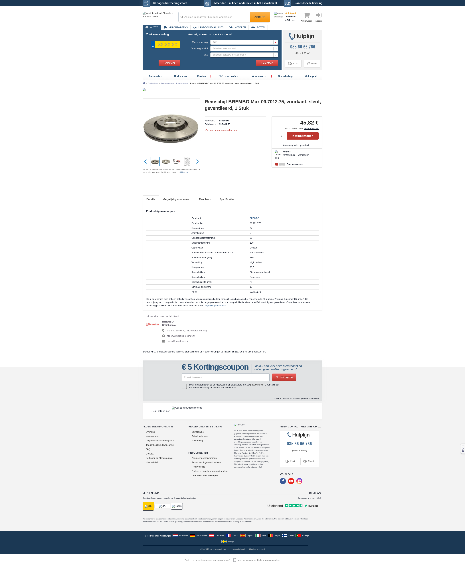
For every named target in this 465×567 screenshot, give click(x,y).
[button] (244, 42)
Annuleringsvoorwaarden (204, 458)
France (235, 536)
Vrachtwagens (178, 27)
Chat (293, 63)
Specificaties (226, 199)
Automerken (155, 76)
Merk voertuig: (200, 42)
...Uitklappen (182, 172)
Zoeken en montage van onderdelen (210, 471)
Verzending (197, 440)
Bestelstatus (198, 432)
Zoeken (259, 17)
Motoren (240, 27)
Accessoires (258, 76)
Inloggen (318, 21)
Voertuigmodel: (200, 48)
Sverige (231, 541)
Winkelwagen (306, 21)
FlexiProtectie (198, 467)
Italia (264, 536)
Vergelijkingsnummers (176, 199)
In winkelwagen (303, 135)
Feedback (205, 199)
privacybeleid (257, 385)
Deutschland (202, 536)
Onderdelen (180, 76)
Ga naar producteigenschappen (221, 130)
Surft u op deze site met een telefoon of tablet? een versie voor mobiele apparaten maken (232, 560)
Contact (149, 453)
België (277, 536)
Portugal (305, 536)
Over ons (150, 432)
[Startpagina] (144, 83)
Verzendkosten (311, 128)
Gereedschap (285, 76)
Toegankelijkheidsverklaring (160, 445)
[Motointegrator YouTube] (291, 481)
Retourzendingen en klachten (206, 462)
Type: (205, 54)
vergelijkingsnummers (215, 305)
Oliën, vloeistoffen (228, 76)
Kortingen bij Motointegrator (159, 458)
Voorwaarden (152, 436)
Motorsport (311, 76)
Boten (261, 27)
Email (312, 63)
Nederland (183, 536)
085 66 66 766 (302, 47)
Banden (201, 76)
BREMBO (254, 218)
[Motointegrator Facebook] (283, 481)
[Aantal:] (282, 136)
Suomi (291, 536)
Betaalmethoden (200, 436)
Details (150, 199)
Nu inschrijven (284, 377)
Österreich (220, 536)
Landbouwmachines (211, 27)
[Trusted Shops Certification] (279, 17)
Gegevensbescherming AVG (160, 440)
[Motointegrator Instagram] (299, 481)
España (250, 536)
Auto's (154, 27)
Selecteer (169, 62)
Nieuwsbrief (152, 462)
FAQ (148, 449)
